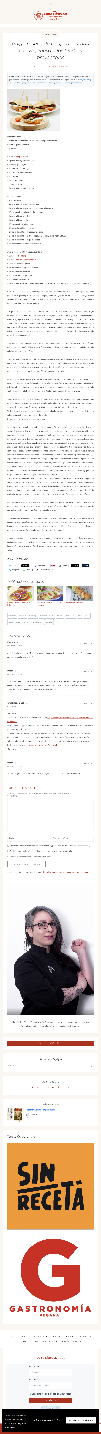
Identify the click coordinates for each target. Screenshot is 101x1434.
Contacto (25, 1341)
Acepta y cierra (81, 1420)
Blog (23, 1337)
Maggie (11, 642)
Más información (47, 1420)
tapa (18, 622)
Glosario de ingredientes (45, 1337)
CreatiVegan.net (15, 702)
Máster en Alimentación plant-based (40, 1110)
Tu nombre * (34, 1366)
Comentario (12, 796)
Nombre (12, 838)
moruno (60, 616)
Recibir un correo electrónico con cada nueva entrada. (32, 856)
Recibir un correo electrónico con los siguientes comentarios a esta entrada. (41, 851)
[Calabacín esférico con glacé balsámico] (20, 593)
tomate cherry (37, 622)
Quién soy (85, 1337)
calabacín (12, 616)
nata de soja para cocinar (26, 259)
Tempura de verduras (74, 602)
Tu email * (33, 1379)
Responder (88, 643)
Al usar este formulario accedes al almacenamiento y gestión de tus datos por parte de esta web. (49, 845)
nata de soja (70, 616)
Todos (65, 67)
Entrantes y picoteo (45, 67)
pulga (10, 622)
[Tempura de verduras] (79, 593)
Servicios (70, 1337)
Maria (10, 670)
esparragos (33, 616)
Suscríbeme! (50, 1400)
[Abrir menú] (50, 4)
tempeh (19, 156)
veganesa (49, 622)
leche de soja (21, 256)
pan (80, 616)
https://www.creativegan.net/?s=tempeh (40, 745)
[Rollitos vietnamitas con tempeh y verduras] (50, 593)
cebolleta (22, 616)
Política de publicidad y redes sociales (58, 1341)
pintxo (87, 616)
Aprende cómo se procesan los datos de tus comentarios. (66, 872)
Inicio (13, 1337)
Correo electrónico (61, 838)
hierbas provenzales (47, 616)
